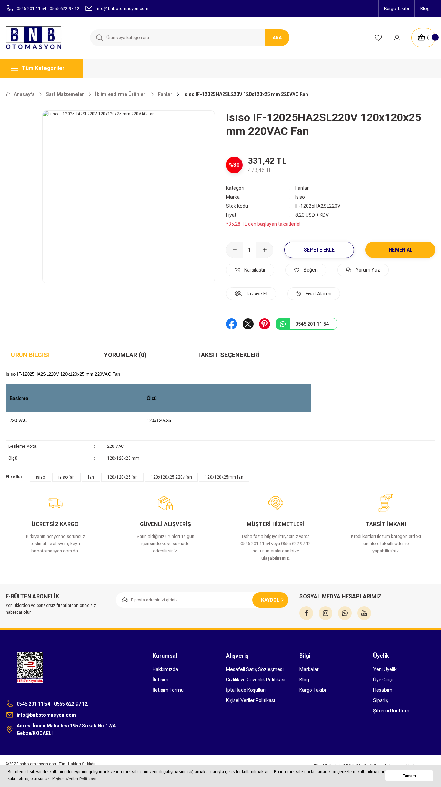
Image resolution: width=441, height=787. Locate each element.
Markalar (309, 669)
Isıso (300, 197)
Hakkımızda (165, 669)
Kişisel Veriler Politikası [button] (74, 779)
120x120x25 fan (122, 477)
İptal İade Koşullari (246, 690)
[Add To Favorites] (305, 270)
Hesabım (382, 690)
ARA (277, 37)
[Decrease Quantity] (234, 250)
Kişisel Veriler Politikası (250, 700)
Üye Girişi (383, 679)
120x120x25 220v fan (171, 477)
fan (91, 477)
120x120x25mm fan (224, 477)
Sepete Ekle (319, 250)
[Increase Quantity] (264, 250)
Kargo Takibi (312, 690)
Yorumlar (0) (125, 354)
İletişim (160, 679)
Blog (304, 679)
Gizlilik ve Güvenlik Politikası (255, 679)
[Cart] (423, 37)
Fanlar (302, 188)
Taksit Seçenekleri (228, 354)
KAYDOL (270, 600)
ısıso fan (66, 477)
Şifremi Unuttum (391, 711)
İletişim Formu (168, 690)
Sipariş (380, 700)
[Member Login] (396, 37)
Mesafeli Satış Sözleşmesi (255, 669)
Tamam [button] (409, 776)
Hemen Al (400, 250)
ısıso (40, 477)
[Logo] (37, 37)
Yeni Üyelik (385, 669)
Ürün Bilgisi (30, 354)
